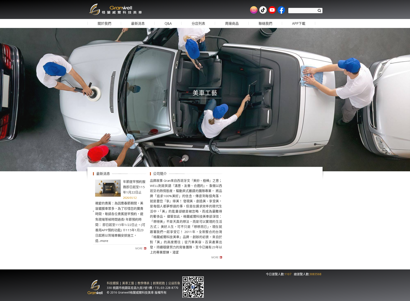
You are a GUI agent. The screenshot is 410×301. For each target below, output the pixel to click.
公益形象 (174, 283)
